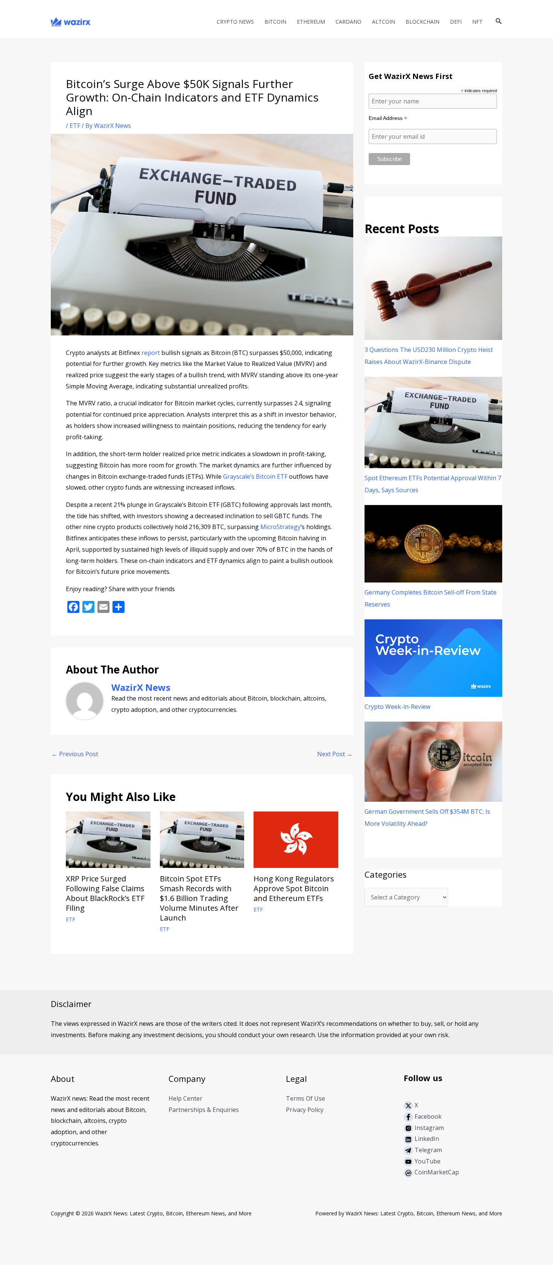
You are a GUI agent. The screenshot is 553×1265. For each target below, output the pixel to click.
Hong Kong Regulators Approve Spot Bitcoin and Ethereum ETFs (294, 888)
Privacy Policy (305, 1110)
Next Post (334, 754)
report (150, 353)
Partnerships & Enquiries (204, 1110)
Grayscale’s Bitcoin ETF (255, 476)
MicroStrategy (280, 527)
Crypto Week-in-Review (397, 706)
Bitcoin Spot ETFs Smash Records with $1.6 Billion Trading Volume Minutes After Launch (199, 898)
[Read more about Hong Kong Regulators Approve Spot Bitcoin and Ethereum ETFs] (296, 839)
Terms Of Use (305, 1098)
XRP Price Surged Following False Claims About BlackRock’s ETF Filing (105, 893)
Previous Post (75, 754)
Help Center (185, 1098)
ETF (75, 125)
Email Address (388, 118)
